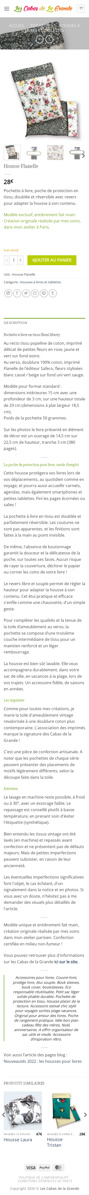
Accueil (17, 25)
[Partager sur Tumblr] (53, 293)
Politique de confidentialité (43, 1177)
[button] (7, 8)
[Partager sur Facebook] (17, 293)
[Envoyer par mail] (35, 293)
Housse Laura (18, 1140)
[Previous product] (49, 39)
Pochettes (42, 25)
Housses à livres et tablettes (52, 28)
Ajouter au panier (52, 260)
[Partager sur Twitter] (26, 293)
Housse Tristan (55, 1142)
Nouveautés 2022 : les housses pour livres (43, 1061)
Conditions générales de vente (45, 1181)
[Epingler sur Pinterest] (44, 293)
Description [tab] (15, 323)
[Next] (77, 100)
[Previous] (11, 100)
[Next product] (40, 39)
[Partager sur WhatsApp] (8, 293)
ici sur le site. (66, 961)
